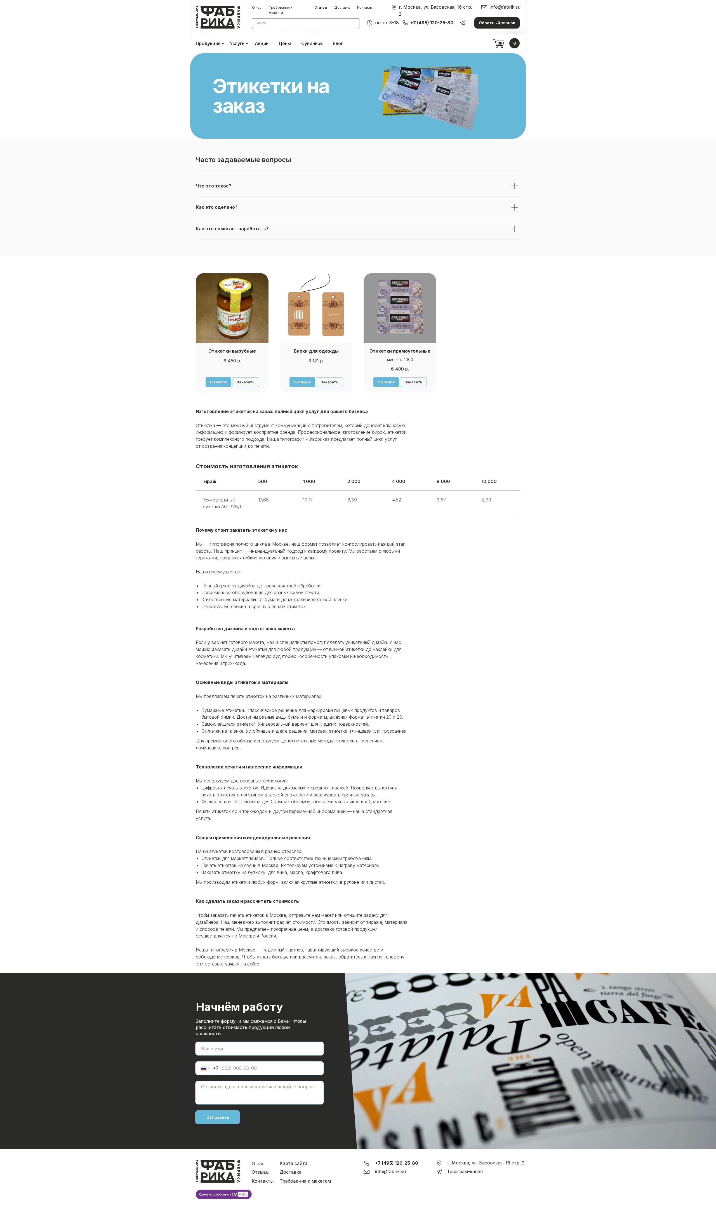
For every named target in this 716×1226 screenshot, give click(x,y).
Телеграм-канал (465, 1171)
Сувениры (312, 43)
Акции (261, 43)
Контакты (365, 7)
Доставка (342, 7)
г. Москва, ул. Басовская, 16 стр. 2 (485, 1163)
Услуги (237, 43)
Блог (338, 43)
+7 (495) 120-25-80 (431, 22)
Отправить (217, 1117)
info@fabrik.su (505, 7)
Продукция (208, 43)
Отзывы (320, 7)
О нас (257, 7)
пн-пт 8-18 (387, 22)
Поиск (261, 23)
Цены (285, 43)
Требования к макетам (305, 1181)
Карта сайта (293, 1163)
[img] (394, 7)
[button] (497, 23)
